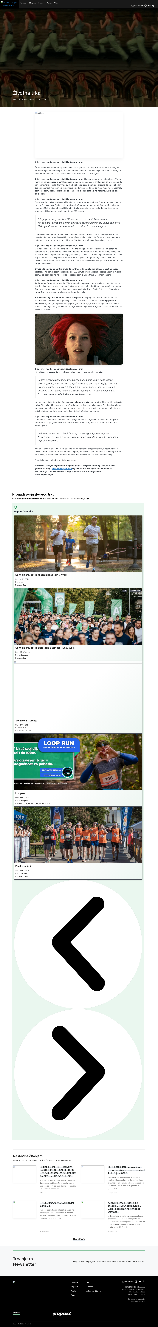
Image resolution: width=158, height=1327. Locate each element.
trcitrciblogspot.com (62, 468)
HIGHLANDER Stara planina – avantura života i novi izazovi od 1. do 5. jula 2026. (126, 1170)
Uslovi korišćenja (93, 1291)
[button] (78, 944)
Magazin (32, 3)
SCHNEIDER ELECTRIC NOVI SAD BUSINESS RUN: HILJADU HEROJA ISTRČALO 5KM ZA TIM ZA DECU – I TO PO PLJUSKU (58, 1171)
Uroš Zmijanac (44, 1231)
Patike (49, 3)
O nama (89, 1287)
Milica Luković (44, 1193)
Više (56, 3)
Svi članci (79, 1239)
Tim (87, 1282)
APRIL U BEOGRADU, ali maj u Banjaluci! (57, 1204)
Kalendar (23, 3)
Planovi (41, 3)
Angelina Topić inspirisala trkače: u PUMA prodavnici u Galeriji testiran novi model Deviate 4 (124, 1207)
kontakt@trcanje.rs (138, 1301)
